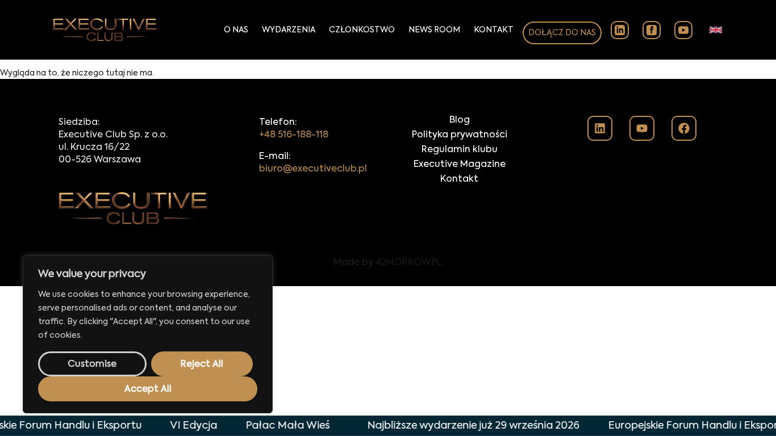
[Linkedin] (599, 128)
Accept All (148, 389)
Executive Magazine (460, 164)
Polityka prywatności (459, 135)
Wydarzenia (288, 30)
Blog (459, 120)
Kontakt (494, 30)
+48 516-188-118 (293, 135)
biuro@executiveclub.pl (313, 169)
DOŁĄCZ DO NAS (562, 33)
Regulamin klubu (460, 149)
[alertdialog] (388, 426)
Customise (92, 364)
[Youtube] (641, 128)
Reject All (202, 364)
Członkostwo (362, 30)
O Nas (236, 30)
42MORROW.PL (409, 262)
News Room (434, 30)
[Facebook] (683, 128)
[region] (148, 334)
